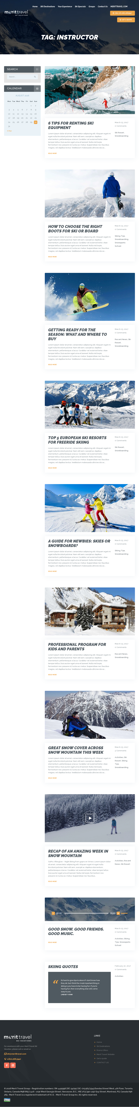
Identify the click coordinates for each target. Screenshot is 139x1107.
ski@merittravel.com (16, 1054)
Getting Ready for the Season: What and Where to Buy (77, 334)
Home (99, 1042)
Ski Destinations (103, 1046)
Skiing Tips (120, 236)
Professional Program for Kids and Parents (77, 646)
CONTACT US (103, 1062)
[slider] (124, 913)
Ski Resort (119, 133)
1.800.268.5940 (14, 1059)
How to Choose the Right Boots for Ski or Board (75, 228)
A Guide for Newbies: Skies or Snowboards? (79, 543)
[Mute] (118, 913)
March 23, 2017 (121, 122)
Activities (119, 757)
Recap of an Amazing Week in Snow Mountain (78, 853)
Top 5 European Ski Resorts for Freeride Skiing (77, 440)
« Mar (9, 131)
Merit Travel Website (106, 1054)
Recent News (121, 339)
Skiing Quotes (63, 967)
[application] (90, 913)
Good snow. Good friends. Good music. (76, 931)
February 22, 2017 (123, 966)
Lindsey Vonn (67, 994)
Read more (52, 153)
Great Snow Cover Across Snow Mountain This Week (75, 750)
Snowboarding (121, 136)
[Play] (53, 913)
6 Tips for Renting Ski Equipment (71, 125)
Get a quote (102, 1058)
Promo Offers (102, 1050)
